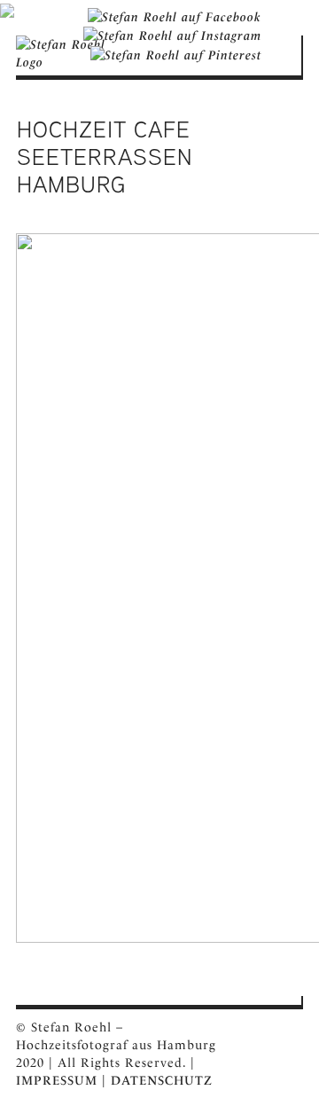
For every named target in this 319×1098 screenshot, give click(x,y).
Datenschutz (162, 1080)
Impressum (56, 1080)
